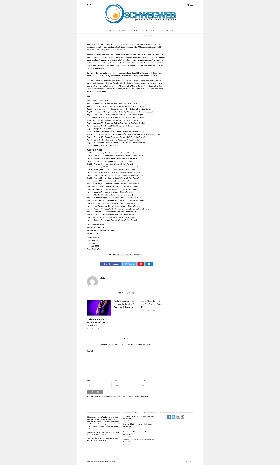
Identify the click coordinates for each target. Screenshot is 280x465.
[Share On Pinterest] (140, 264)
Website (143, 380)
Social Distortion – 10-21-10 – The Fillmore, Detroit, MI (152, 304)
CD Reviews (149, 31)
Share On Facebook (111, 264)
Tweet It (131, 264)
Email (116, 380)
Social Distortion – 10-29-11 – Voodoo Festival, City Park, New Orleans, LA (125, 304)
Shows (110, 31)
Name (89, 380)
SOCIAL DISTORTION (134, 254)
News (136, 31)
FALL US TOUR (118, 254)
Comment (90, 351)
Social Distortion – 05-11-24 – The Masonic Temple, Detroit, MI (98, 322)
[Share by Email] (149, 264)
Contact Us (167, 31)
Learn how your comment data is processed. (132, 396)
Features (123, 31)
